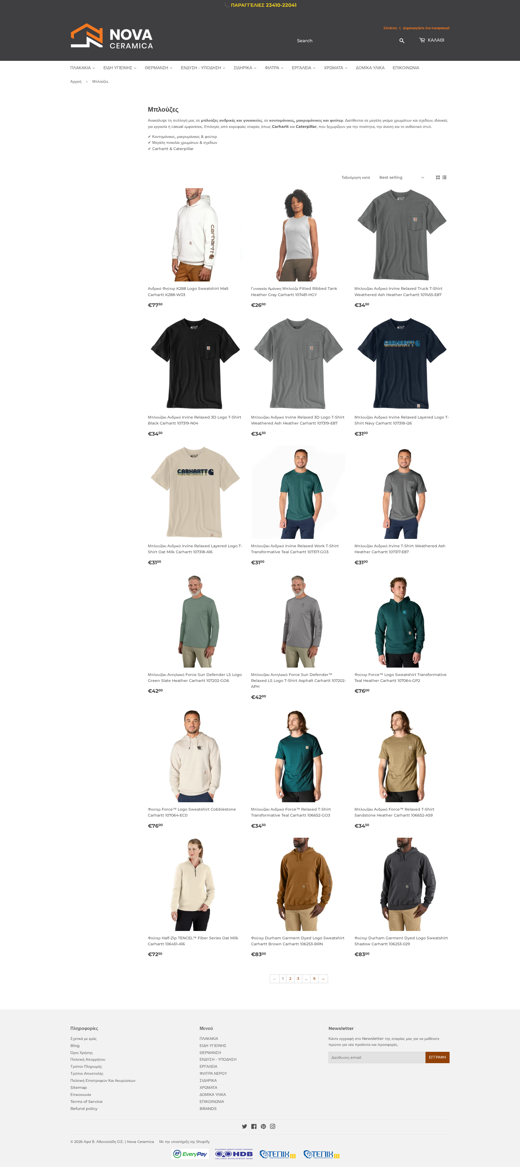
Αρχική (75, 81)
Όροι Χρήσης (81, 1052)
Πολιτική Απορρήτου (87, 1059)
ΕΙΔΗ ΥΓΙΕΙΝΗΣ (213, 1045)
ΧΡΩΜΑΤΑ (208, 1087)
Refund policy (84, 1108)
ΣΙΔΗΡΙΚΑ (208, 1080)
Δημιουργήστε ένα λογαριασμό (426, 28)
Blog (75, 1045)
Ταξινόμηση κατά (356, 177)
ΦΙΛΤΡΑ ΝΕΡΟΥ (213, 1073)
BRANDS (208, 1108)
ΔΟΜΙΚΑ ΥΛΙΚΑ (213, 1094)
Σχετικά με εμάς (83, 1038)
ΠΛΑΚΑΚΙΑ (209, 1038)
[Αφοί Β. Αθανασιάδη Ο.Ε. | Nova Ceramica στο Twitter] (244, 1127)
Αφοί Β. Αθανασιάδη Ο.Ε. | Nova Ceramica (119, 1141)
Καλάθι (435, 40)
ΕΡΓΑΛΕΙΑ (208, 1066)
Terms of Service (86, 1101)
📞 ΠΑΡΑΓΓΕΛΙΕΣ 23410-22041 (260, 5)
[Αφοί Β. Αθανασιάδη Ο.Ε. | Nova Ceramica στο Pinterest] (263, 1127)
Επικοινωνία (80, 1094)
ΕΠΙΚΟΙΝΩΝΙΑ (212, 1101)
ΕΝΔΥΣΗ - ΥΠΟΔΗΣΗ (218, 1059)
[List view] (444, 177)
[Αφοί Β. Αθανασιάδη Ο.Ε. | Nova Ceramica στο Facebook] (254, 1127)
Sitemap (78, 1087)
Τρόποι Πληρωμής (86, 1066)
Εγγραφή (437, 1057)
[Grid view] (438, 177)
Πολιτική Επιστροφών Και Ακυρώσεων (102, 1080)
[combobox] (351, 41)
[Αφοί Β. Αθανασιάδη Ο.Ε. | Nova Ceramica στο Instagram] (272, 1127)
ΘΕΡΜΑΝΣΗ (210, 1052)
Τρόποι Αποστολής (86, 1073)
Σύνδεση (390, 28)
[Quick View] (237, 197)
